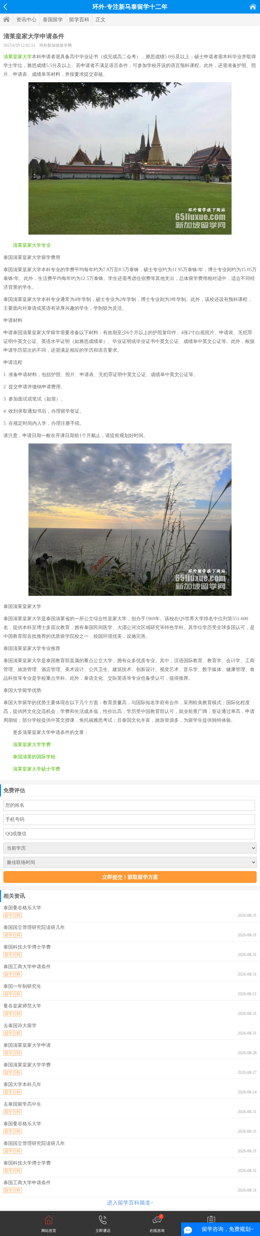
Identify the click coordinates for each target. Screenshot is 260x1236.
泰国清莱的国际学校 (34, 756)
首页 (253, 6)
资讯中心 (26, 19)
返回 (5, 6)
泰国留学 (53, 19)
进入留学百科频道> (130, 1203)
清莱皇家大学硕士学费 (36, 769)
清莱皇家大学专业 (32, 245)
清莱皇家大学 (17, 56)
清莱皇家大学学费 (32, 744)
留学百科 (79, 19)
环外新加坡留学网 (55, 45)
